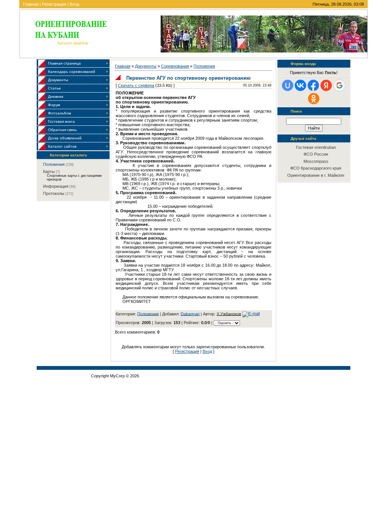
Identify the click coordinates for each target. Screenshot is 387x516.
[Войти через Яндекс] (326, 85)
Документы (58, 80)
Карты (49, 171)
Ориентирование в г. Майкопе (315, 175)
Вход (74, 4)
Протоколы (53, 193)
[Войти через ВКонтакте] (300, 85)
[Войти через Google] (339, 85)
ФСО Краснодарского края (315, 168)
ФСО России (315, 154)
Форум (54, 105)
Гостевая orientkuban (316, 147)
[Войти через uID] (287, 85)
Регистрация (54, 4)
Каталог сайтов (62, 146)
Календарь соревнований (71, 72)
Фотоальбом (59, 113)
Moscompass (315, 161)
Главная (31, 4)
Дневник (55, 96)
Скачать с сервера (136, 85)
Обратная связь (62, 130)
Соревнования (175, 66)
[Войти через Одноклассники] (313, 98)
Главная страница (64, 63)
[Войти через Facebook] (313, 85)
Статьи (54, 88)
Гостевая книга (61, 121)
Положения (54, 164)
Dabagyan (190, 313)
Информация (55, 186)
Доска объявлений (65, 138)
